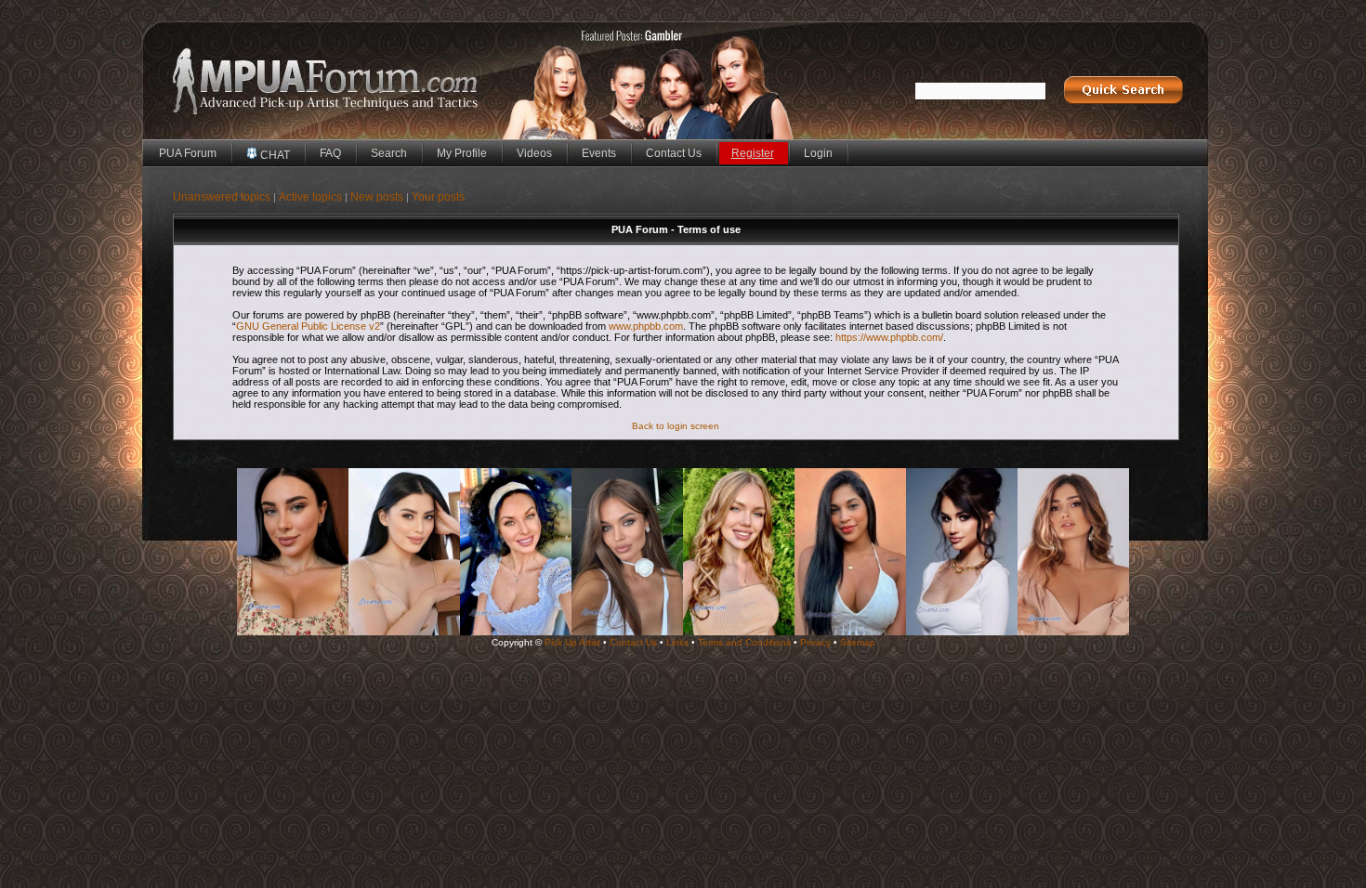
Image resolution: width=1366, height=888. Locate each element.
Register (752, 153)
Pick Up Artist (572, 642)
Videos (534, 153)
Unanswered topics (221, 196)
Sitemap (857, 642)
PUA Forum (188, 153)
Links (677, 642)
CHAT (273, 155)
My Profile (462, 153)
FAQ (330, 153)
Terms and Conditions (744, 642)
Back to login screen (675, 426)
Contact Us (674, 153)
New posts (376, 196)
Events (599, 153)
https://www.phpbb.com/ (889, 337)
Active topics (310, 196)
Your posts (438, 196)
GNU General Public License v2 (308, 326)
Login (818, 153)
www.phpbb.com (646, 326)
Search (389, 153)
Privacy (815, 642)
